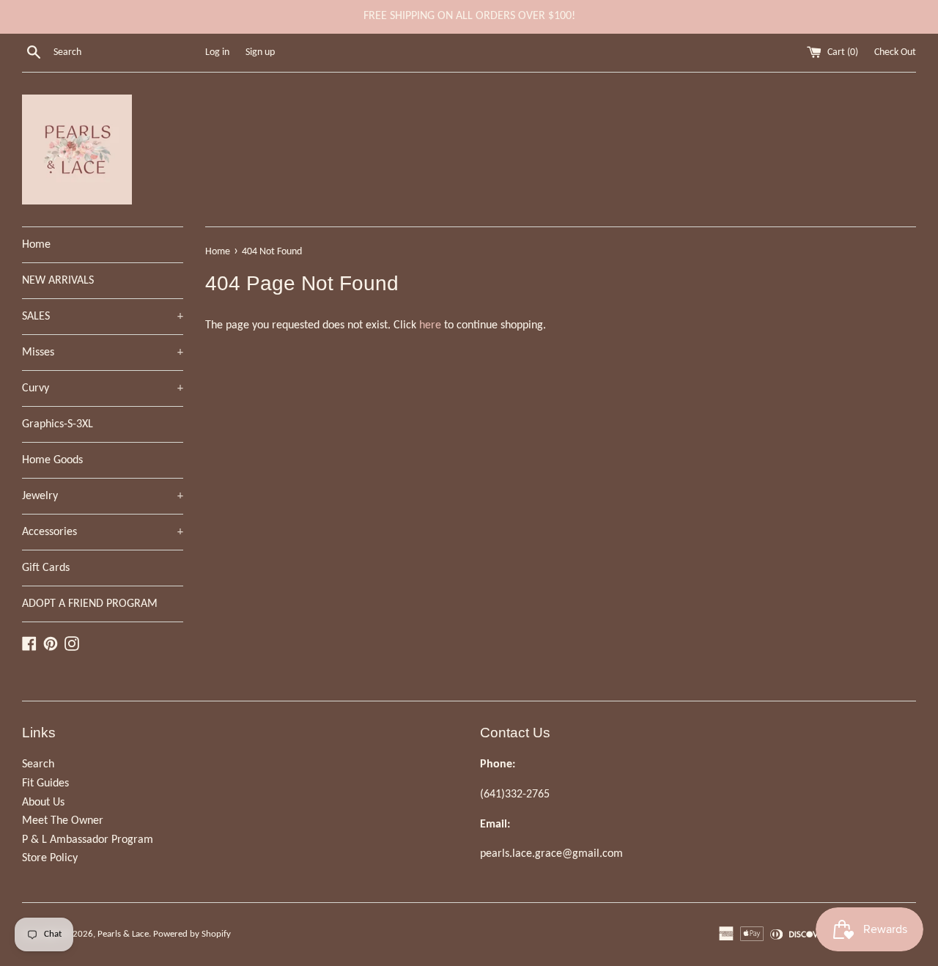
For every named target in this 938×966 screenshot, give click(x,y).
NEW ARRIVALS (58, 281)
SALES (102, 316)
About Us (43, 802)
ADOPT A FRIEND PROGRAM (90, 604)
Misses (102, 352)
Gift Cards (46, 568)
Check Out (895, 52)
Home (36, 245)
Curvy (102, 388)
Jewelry (102, 496)
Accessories (102, 532)
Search (38, 764)
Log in (217, 52)
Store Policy (50, 858)
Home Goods (52, 460)
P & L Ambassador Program (87, 840)
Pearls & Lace (123, 934)
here (430, 325)
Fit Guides (45, 783)
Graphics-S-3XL (57, 424)
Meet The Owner (62, 821)
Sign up (260, 52)
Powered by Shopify (192, 934)
